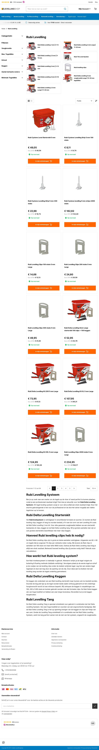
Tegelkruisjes (72, 16)
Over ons (54, 633)
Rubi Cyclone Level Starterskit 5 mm (41, 137)
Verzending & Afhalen (8, 649)
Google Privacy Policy (48, 711)
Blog (96, 2)
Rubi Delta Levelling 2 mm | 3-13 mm (48, 67)
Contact (4, 636)
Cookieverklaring (56, 646)
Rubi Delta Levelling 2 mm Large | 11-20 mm (85, 46)
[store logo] (11, 9)
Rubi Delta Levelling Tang (38, 604)
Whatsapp (8, 678)
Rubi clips (86, 543)
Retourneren (5, 643)
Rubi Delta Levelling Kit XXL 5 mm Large (43, 452)
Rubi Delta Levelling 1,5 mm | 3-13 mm (48, 57)
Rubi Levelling (6, 16)
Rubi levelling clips (80, 67)
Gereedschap (60, 16)
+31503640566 (10, 670)
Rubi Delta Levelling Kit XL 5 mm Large (78, 391)
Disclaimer (94, 748)
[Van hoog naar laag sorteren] (96, 101)
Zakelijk (90, 2)
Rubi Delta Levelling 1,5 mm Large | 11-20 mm (46, 89)
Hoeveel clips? (81, 16)
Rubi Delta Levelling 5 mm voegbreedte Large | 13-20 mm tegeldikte (84, 78)
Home (3, 28)
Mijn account (6, 633)
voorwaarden (8, 714)
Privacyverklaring (56, 643)
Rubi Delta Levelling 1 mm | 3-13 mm (48, 46)
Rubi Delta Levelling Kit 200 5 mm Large (43, 391)
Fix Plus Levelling (32, 16)
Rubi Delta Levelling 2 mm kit (39, 525)
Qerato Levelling (19, 16)
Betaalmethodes (7, 646)
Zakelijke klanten (56, 636)
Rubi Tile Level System (81, 57)
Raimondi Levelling (47, 16)
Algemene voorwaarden (58, 640)
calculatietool (31, 551)
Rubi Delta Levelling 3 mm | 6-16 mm (48, 78)
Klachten (4, 640)
